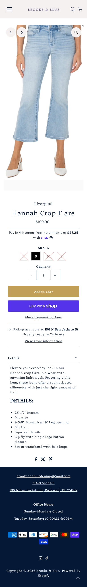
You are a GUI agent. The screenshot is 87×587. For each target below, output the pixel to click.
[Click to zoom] (76, 32)
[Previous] (11, 32)
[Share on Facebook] (36, 460)
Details (13, 358)
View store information (43, 341)
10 (48, 256)
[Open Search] (73, 9)
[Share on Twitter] (43, 460)
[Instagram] (40, 558)
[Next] (22, 32)
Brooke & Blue (47, 570)
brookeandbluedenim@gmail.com (43, 476)
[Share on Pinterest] (50, 460)
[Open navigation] (13, 9)
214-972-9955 (43, 483)
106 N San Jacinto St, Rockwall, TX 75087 (43, 490)
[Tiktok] (46, 558)
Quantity (43, 266)
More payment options (43, 317)
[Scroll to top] (78, 578)
